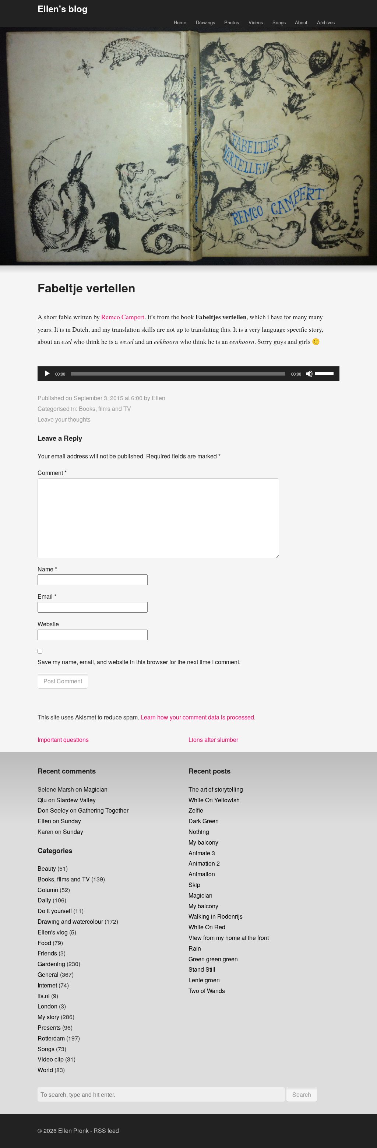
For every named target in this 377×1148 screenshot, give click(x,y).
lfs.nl (44, 996)
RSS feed (106, 1130)
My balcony (203, 842)
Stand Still (201, 969)
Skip (194, 884)
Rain (194, 948)
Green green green (213, 959)
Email (47, 596)
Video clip (51, 1059)
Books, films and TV (105, 408)
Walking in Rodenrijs (215, 916)
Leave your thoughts (64, 419)
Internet (47, 985)
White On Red (206, 927)
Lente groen (204, 980)
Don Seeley (53, 810)
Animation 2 (204, 863)
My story (48, 1017)
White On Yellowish (214, 800)
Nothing (198, 831)
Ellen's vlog (53, 932)
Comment (52, 472)
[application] (188, 373)
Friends (47, 953)
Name (47, 569)
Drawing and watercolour (70, 921)
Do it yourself (55, 910)
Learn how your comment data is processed (197, 717)
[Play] (47, 373)
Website (48, 624)
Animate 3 (201, 853)
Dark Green (203, 821)
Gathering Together (103, 810)
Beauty (47, 868)
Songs (279, 22)
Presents (49, 1027)
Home (180, 22)
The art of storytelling (215, 789)
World (45, 1070)
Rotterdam (51, 1038)
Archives (326, 22)
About (301, 22)
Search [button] (301, 1094)
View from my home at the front (228, 937)
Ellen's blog (63, 8)
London (47, 1006)
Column (48, 889)
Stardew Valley (76, 800)
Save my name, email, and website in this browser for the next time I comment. (139, 662)
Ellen (158, 398)
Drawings (205, 22)
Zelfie (195, 810)
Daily (44, 900)
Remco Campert (122, 316)
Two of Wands (206, 990)
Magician (96, 789)
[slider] (325, 373)
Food (44, 943)
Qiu (42, 800)
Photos (231, 22)
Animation (201, 874)
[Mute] (309, 373)
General (48, 974)
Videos (256, 22)
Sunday (71, 821)
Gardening (51, 963)
